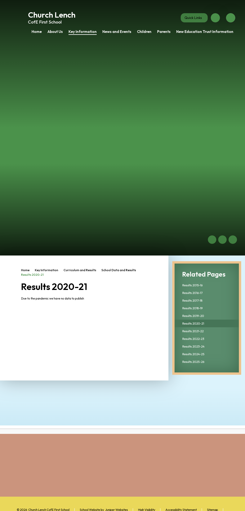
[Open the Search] (230, 17)
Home (25, 270)
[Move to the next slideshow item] (222, 239)
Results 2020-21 (32, 275)
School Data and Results (118, 270)
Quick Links (193, 18)
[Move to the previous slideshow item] (212, 239)
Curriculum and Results (80, 270)
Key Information (46, 270)
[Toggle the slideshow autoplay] (233, 239)
